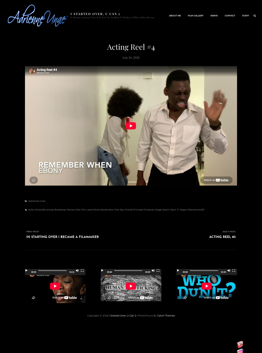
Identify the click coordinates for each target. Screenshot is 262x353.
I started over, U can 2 (95, 14)
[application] (55, 286)
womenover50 (196, 209)
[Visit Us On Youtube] (240, 347)
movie (96, 209)
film (83, 209)
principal (138, 209)
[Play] (26, 270)
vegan (183, 209)
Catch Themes (166, 315)
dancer (71, 209)
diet (78, 209)
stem (173, 209)
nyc (122, 209)
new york (113, 209)
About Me (175, 15)
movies (104, 209)
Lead (89, 209)
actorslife (40, 209)
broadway (60, 209)
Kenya (214, 15)
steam (166, 209)
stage (158, 209)
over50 (129, 209)
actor (31, 209)
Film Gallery (195, 15)
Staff (245, 15)
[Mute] (77, 270)
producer (149, 209)
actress (50, 209)
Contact (230, 15)
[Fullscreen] (82, 270)
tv (178, 209)
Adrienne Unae (36, 201)
